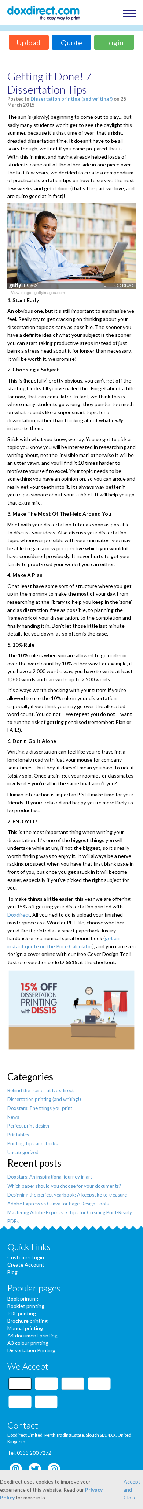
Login (114, 42)
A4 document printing (32, 1335)
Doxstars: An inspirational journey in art (49, 1177)
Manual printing (25, 1328)
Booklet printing (25, 1306)
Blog (12, 1272)
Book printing (22, 1298)
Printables (18, 1135)
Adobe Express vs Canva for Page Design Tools (58, 1204)
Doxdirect (18, 914)
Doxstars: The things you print (39, 1108)
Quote (71, 42)
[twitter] (35, 1469)
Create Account (25, 1264)
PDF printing (21, 1313)
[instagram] (54, 1469)
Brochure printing (27, 1321)
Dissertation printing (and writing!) (71, 99)
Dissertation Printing (31, 1350)
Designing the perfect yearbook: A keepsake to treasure (67, 1195)
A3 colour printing (27, 1343)
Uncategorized (22, 1152)
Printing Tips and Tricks (32, 1143)
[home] (43, 13)
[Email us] (16, 1469)
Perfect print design (28, 1126)
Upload (28, 42)
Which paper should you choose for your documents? (64, 1186)
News (13, 1117)
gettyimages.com (49, 292)
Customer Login (25, 1257)
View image (21, 292)
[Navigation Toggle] (129, 13)
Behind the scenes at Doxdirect (40, 1090)
